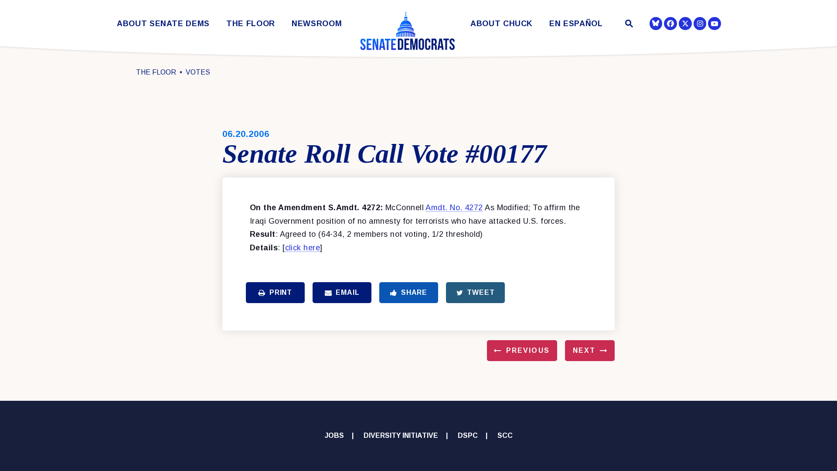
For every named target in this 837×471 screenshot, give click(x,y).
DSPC (468, 435)
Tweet (480, 292)
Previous (528, 350)
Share (414, 292)
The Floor (250, 24)
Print (280, 292)
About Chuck (501, 24)
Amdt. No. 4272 (454, 207)
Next (584, 350)
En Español (576, 24)
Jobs (334, 435)
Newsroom (317, 24)
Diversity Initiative (401, 435)
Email (347, 292)
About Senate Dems (163, 24)
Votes (198, 72)
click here (302, 247)
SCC (505, 435)
